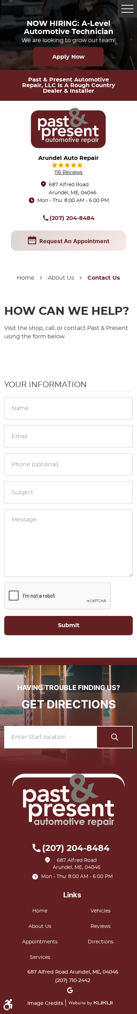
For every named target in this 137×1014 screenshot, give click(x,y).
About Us (61, 278)
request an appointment (74, 241)
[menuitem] (41, 911)
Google (70, 992)
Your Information (45, 385)
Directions (100, 942)
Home (25, 278)
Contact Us (103, 278)
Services (40, 957)
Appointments (40, 942)
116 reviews (68, 172)
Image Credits (46, 1003)
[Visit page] (114, 737)
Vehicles (101, 911)
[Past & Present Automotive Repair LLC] (68, 128)
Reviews (101, 926)
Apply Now (68, 57)
